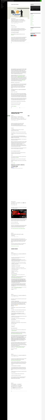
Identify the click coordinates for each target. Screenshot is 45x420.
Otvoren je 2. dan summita (18, 295)
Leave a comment (16, 23)
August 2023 (31, 16)
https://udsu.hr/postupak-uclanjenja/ (18, 287)
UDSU (18, 113)
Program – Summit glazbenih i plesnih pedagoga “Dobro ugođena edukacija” (17, 386)
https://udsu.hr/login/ (14, 330)
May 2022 (31, 20)
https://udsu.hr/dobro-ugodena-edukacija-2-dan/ (16, 333)
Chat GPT (17, 157)
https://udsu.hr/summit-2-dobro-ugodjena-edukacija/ (19, 228)
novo (16, 113)
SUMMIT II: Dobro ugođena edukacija (18, 203)
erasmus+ (18, 112)
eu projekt (21, 112)
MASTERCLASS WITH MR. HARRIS (17, 235)
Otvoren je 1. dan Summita (18, 355)
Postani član (2, 6)
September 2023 (32, 15)
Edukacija (12, 18)
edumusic (16, 112)
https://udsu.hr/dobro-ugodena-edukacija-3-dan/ (16, 277)
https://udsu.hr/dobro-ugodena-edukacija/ (16, 360)
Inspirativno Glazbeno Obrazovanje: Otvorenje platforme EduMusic (18, 21)
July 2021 (31, 22)
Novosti (15, 18)
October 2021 (31, 21)
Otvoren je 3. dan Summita (18, 254)
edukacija (13, 112)
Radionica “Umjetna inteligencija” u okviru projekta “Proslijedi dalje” (18, 118)
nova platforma (13, 113)
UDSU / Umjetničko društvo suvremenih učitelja (7, 0)
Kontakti (2, 7)
